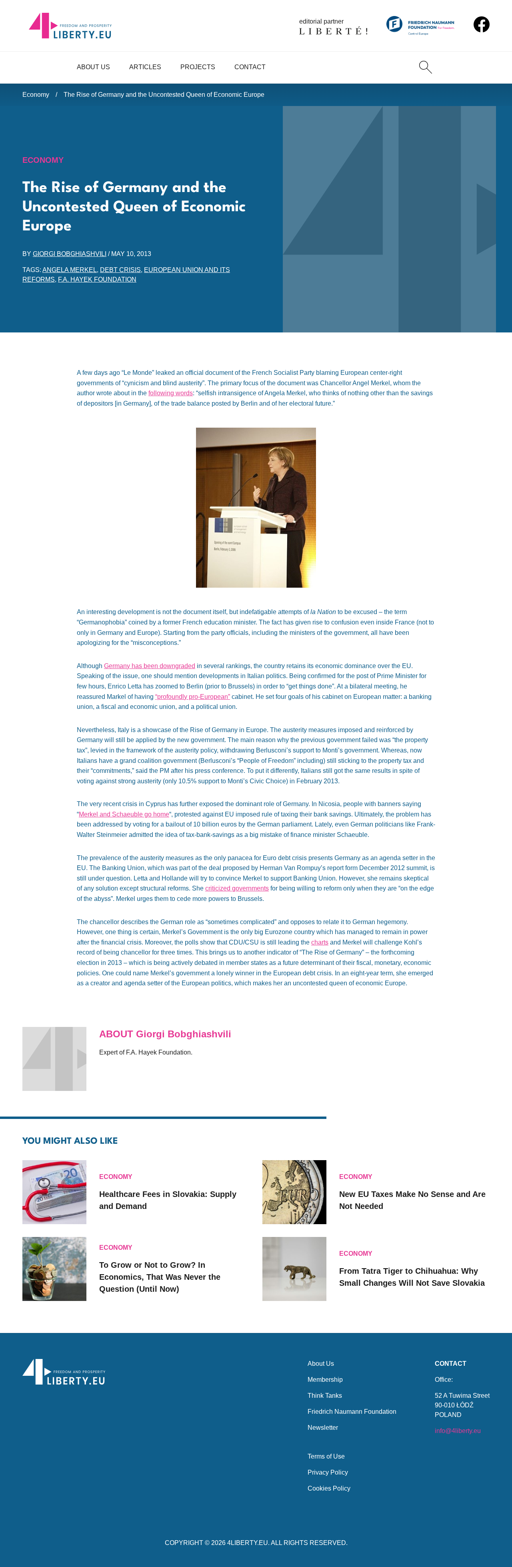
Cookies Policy (329, 1488)
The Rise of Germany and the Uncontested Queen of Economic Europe (164, 94)
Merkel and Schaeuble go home (124, 814)
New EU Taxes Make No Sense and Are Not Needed (412, 1200)
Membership (325, 1379)
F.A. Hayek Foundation (97, 279)
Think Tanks (325, 1395)
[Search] (425, 67)
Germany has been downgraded (149, 665)
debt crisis (120, 269)
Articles (145, 67)
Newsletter (323, 1427)
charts (319, 942)
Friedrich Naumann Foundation (352, 1411)
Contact (250, 67)
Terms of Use (326, 1456)
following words (170, 393)
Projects (197, 67)
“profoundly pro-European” (192, 696)
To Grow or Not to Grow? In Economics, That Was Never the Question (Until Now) (159, 1277)
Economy (35, 94)
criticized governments (237, 888)
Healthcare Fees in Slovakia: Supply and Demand (167, 1200)
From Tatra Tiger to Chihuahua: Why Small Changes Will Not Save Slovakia (412, 1277)
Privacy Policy (328, 1472)
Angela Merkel (69, 269)
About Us (93, 67)
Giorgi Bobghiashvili (69, 253)
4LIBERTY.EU (247, 1542)
